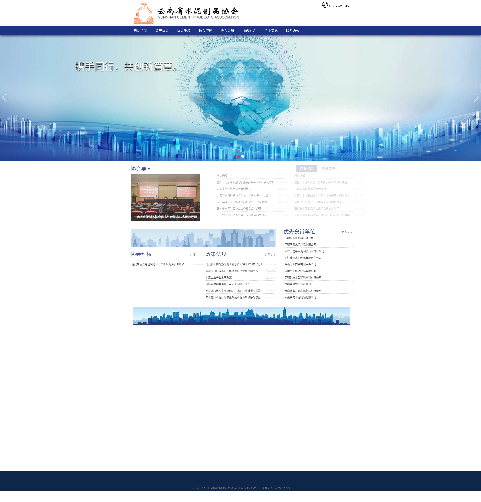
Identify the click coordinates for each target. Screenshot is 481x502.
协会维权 (184, 31)
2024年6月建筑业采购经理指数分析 (247, 372)
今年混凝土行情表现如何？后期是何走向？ (178, 353)
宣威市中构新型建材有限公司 (319, 379)
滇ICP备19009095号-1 (246, 488)
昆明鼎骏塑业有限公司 (295, 284)
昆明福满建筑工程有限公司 (317, 366)
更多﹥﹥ (198, 254)
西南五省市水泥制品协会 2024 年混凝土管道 (253, 379)
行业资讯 (271, 31)
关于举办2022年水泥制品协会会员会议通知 (231, 202)
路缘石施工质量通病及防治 (169, 385)
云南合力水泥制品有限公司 (297, 297)
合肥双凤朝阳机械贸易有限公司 (320, 359)
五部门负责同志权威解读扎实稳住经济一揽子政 (255, 339)
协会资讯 (205, 31)
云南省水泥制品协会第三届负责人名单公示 (231, 215)
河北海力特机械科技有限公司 (319, 346)
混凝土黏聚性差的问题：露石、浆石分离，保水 (180, 366)
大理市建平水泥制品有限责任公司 (301, 251)
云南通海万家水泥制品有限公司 (300, 290)
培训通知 (211, 175)
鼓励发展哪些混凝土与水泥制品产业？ (230, 284)
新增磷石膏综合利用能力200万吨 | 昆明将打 (178, 359)
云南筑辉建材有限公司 (315, 353)
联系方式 (292, 31)
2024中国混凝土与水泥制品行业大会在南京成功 (255, 385)
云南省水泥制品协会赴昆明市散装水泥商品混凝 (307, 215)
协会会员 (227, 31)
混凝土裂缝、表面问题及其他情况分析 (175, 346)
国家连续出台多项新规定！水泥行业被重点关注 (235, 290)
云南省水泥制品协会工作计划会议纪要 (228, 208)
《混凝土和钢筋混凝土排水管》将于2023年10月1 (236, 264)
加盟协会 (249, 31)
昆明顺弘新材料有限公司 (296, 238)
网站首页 (140, 31)
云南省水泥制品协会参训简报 (223, 188)
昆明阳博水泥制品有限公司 (297, 244)
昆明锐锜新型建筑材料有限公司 (300, 277)
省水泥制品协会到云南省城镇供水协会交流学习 (307, 202)
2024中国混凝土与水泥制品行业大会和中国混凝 (255, 366)
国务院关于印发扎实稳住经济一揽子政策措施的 (255, 353)
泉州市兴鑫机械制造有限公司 (319, 339)
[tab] (289, 169)
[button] (4, 98)
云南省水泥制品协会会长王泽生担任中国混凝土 (233, 195)
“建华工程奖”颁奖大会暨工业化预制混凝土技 (253, 359)
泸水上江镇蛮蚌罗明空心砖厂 (319, 372)
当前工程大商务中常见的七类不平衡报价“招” (179, 372)
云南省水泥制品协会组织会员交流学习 (302, 208)
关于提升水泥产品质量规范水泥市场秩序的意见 (235, 297)
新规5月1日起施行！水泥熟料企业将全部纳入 (234, 271)
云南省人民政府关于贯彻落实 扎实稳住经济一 (254, 346)
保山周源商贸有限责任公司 (297, 264)
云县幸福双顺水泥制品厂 (316, 385)
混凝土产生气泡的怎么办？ (169, 379)
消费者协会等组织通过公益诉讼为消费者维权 (160, 264)
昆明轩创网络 (283, 488)
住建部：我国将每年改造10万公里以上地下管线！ (182, 339)
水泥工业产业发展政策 (221, 277)
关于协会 (162, 31)
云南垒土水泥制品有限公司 (297, 271)
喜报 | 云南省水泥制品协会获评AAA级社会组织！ (234, 182)
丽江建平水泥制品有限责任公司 (300, 257)
